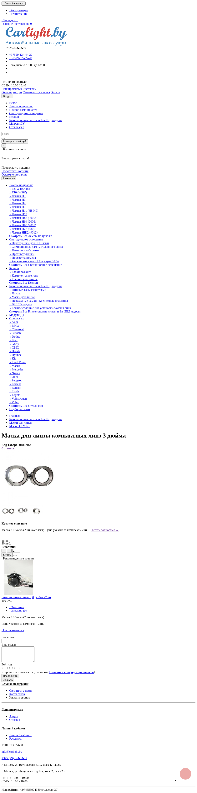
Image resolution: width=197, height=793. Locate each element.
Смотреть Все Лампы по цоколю (30, 236)
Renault (15, 387)
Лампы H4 (17, 203)
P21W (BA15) (19, 188)
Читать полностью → (105, 530)
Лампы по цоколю (21, 106)
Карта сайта (17, 694)
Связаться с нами (20, 690)
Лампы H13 (18, 214)
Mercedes (16, 369)
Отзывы (14, 719)
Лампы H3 (17, 199)
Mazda (14, 365)
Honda (14, 351)
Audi (13, 322)
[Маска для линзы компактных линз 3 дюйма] (28, 503)
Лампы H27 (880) (21, 228)
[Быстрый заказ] (15, 555)
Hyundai (15, 354)
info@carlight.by (12, 751)
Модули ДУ (17, 123)
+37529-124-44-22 (20, 54)
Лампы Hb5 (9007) (22, 225)
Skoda (14, 391)
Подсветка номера (22, 257)
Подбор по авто (19, 409)
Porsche (15, 384)
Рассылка (15, 738)
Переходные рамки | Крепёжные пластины (38, 300)
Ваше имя (8, 637)
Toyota (14, 395)
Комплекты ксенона (23, 275)
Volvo (14, 402)
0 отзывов (8, 448)
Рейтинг (7, 664)
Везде (13, 102)
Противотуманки (21, 254)
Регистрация (18, 13)
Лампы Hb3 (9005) (22, 218)
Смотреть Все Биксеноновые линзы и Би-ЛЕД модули (45, 311)
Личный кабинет (20, 735)
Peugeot (15, 380)
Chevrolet (16, 329)
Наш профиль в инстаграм (19, 88)
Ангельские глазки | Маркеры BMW (34, 261)
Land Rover (17, 362)
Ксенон (14, 116)
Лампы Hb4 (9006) (22, 221)
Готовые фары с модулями (27, 289)
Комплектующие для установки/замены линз (40, 308)
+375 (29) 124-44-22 (14, 758)
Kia (12, 358)
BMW (14, 325)
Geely (14, 344)
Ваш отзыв (9, 644)
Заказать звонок (19, 697)
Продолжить (10, 676)
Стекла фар (16, 127)
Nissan (14, 373)
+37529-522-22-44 (20, 58)
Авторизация (18, 10)
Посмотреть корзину (15, 171)
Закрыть (8, 680)
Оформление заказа (14, 174)
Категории (9, 178)
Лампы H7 (17, 207)
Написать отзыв (13, 630)
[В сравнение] (6, 541)
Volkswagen (18, 398)
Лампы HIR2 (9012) (23, 232)
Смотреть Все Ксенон (23, 282)
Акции (13, 716)
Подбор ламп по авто (23, 109)
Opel (13, 376)
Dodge (14, 336)
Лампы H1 (17, 196)
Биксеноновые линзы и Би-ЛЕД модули (35, 120)
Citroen (15, 333)
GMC (14, 347)
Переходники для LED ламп (29, 243)
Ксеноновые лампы (23, 279)
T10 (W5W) (18, 192)
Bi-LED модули (20, 304)
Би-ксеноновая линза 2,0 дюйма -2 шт (26, 597)
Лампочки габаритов (24, 250)
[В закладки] (3, 541)
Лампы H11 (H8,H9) (23, 210)
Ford (13, 340)
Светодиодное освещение (26, 113)
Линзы (15, 293)
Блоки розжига (20, 271)
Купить (7, 554)
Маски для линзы (22, 297)
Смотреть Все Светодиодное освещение (35, 264)
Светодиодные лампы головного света (36, 246)
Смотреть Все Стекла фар (26, 405)
